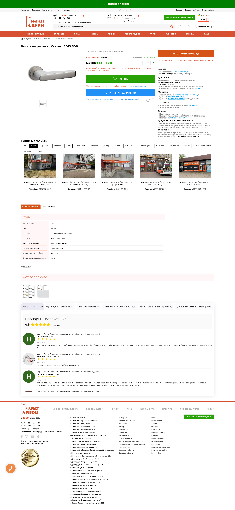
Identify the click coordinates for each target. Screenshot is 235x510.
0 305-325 (67, 15)
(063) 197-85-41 (44, 189)
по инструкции (182, 72)
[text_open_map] (68, 319)
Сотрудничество (126, 438)
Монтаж (58, 10)
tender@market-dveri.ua (188, 136)
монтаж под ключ (176, 97)
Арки (130, 409)
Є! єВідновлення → (118, 4)
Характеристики (30, 207)
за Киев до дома (166, 84)
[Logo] (35, 22)
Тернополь (27, 151)
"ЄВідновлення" (177, 118)
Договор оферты (126, 453)
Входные (59, 34)
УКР (203, 15)
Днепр (106, 146)
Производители (189, 409)
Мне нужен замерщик (121, 93)
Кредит (154, 435)
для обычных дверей (59, 243)
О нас (153, 418)
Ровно (187, 146)
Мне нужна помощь (186, 54)
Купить (124, 79)
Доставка (36, 10)
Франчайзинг (157, 441)
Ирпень (57, 146)
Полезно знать (158, 432)
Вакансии (155, 444)
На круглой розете (58, 238)
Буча (68, 146)
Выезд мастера (166, 74)
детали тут (199, 88)
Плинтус (171, 34)
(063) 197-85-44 (160, 189)
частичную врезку (176, 99)
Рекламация (124, 447)
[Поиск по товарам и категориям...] (172, 26)
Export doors (157, 453)
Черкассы (160, 146)
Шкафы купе (147, 409)
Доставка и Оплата (127, 421)
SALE (206, 34)
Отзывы (179, 10)
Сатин (53, 224)
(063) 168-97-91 (199, 189)
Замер (121, 427)
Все (24, 146)
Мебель (94, 34)
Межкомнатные (35, 34)
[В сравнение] (148, 100)
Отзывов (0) (49, 207)
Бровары (45, 146)
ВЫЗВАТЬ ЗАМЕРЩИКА (179, 18)
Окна (77, 34)
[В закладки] (152, 100)
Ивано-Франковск (203, 146)
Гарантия (123, 432)
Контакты (25, 10)
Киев (33, 146)
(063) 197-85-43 (122, 189)
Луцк (40, 151)
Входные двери (95, 409)
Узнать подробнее (138, 86)
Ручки (111, 34)
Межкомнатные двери (66, 409)
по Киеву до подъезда (169, 82)
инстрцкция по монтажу (186, 95)
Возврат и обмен (192, 10)
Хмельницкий (145, 146)
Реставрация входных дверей (132, 444)
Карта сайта (124, 435)
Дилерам (123, 418)
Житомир (174, 146)
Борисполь (81, 146)
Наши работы (208, 10)
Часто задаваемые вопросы (131, 441)
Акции (67, 10)
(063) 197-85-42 (83, 189)
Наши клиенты (157, 438)
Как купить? (47, 10)
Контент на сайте (159, 450)
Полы (153, 34)
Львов (117, 146)
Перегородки (132, 34)
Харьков (94, 146)
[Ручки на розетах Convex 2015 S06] (52, 74)
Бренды (190, 34)
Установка (123, 424)
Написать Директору (160, 447)
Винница (129, 146)
